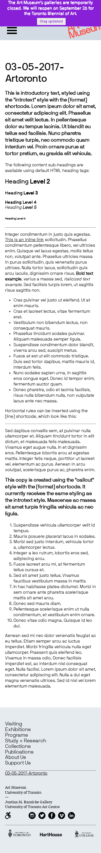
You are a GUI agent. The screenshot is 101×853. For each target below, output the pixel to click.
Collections (18, 746)
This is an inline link (24, 240)
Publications (19, 752)
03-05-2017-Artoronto (26, 773)
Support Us (18, 763)
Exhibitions (18, 729)
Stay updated (51, 21)
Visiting (13, 724)
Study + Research (25, 740)
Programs (16, 735)
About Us (15, 757)
